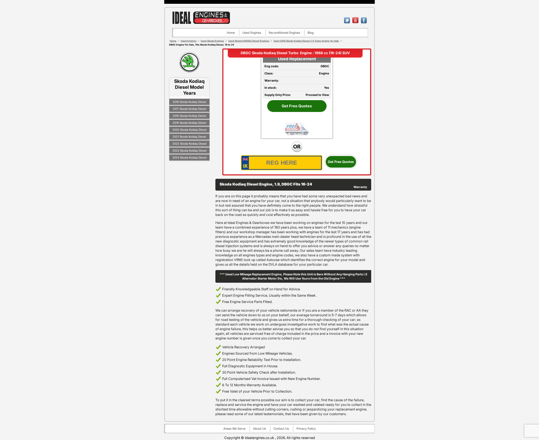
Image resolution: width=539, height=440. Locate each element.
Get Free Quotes (297, 106)
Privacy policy (306, 428)
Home (231, 32)
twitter (347, 20)
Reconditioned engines (284, 32)
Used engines (251, 32)
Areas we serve (234, 428)
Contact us (281, 428)
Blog (311, 32)
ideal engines (201, 17)
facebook (364, 20)
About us (259, 428)
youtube (355, 20)
